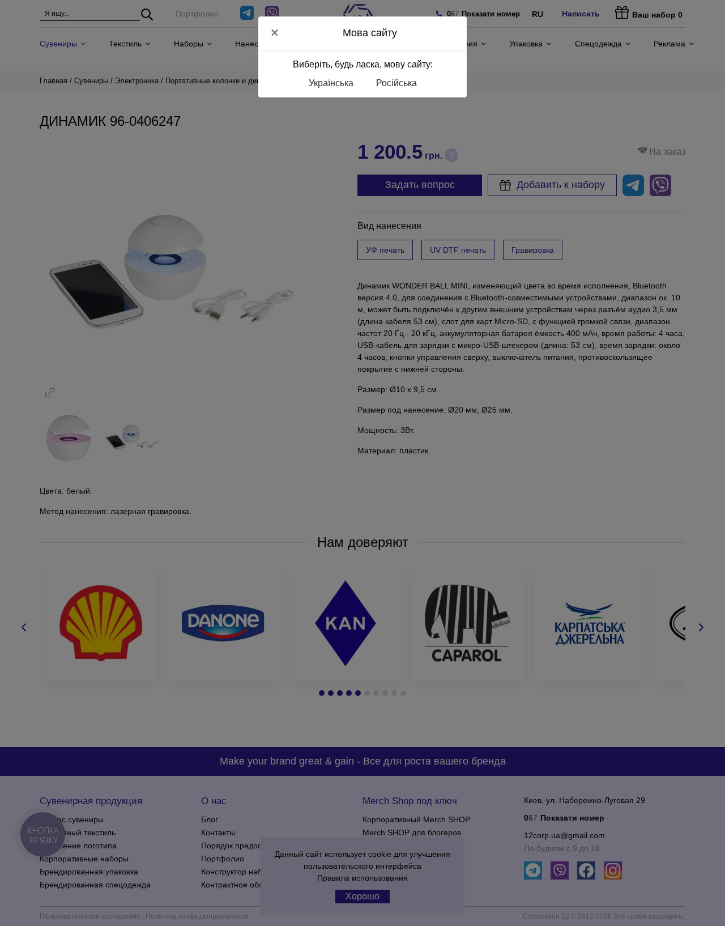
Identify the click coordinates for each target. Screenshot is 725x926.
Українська (331, 83)
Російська (396, 83)
